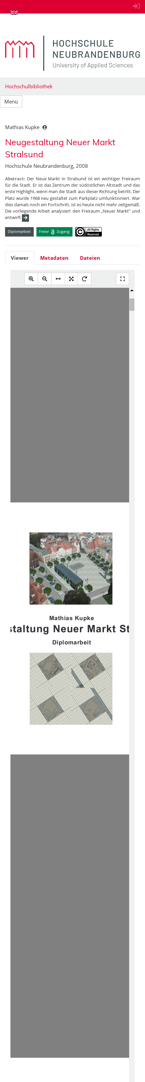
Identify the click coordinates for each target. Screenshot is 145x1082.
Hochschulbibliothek (29, 86)
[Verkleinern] (45, 279)
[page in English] (14, 12)
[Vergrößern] (31, 279)
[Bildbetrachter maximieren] (122, 279)
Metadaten (54, 257)
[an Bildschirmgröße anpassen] (71, 279)
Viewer (20, 257)
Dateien (90, 257)
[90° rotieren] (84, 279)
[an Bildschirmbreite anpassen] (58, 279)
